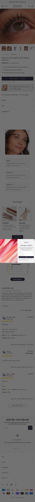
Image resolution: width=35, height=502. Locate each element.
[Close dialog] (34, 239)
